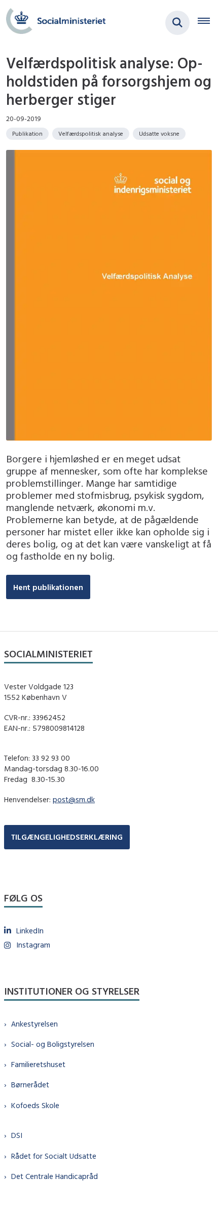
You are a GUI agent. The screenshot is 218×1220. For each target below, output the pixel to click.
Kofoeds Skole (35, 1105)
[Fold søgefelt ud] (177, 23)
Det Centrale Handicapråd (54, 1176)
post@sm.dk (74, 799)
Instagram (33, 945)
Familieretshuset (38, 1064)
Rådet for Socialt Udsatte (53, 1156)
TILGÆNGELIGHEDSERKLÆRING (67, 837)
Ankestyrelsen (34, 1024)
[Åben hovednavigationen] (208, 22)
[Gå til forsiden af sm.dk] (52, 22)
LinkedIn (30, 930)
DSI (16, 1135)
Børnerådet (30, 1084)
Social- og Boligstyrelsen (52, 1044)
